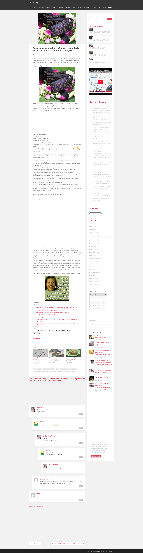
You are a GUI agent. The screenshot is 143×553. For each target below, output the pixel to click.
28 (93, 308)
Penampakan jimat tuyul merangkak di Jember (55, 358)
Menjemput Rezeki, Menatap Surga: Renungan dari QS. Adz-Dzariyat (98, 55)
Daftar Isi (41, 7)
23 (98, 305)
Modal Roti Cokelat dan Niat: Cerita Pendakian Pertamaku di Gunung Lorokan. (99, 61)
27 (90, 308)
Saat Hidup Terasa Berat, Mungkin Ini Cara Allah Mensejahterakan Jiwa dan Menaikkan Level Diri (99, 33)
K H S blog (34, 3)
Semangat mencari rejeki (65, 371)
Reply (81, 413)
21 (93, 305)
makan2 (93, 264)
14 (93, 302)
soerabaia (93, 278)
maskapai (93, 267)
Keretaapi (93, 261)
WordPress (111, 551)
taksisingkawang (41, 407)
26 (105, 305)
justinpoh (61, 7)
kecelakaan (94, 255)
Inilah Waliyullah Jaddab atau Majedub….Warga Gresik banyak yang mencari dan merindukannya (103, 362)
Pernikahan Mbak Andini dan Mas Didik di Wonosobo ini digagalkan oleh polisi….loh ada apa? (103, 370)
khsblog (42, 421)
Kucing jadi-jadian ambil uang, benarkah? (45, 314)
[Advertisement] (57, 122)
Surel (93, 439)
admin (45, 54)
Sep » (102, 312)
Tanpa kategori (95, 281)
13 (90, 302)
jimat (68, 369)
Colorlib (99, 551)
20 (90, 305)
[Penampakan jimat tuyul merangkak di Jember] (56, 353)
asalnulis (93, 7)
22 (95, 305)
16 (98, 302)
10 (100, 300)
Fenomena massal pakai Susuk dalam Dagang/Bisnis (48, 310)
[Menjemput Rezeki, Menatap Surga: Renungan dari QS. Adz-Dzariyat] (91, 52)
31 (100, 308)
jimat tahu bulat (73, 369)
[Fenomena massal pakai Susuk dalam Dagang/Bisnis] (73, 353)
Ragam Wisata (94, 272)
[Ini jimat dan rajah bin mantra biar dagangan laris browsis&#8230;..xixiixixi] (40, 353)
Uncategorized (94, 284)
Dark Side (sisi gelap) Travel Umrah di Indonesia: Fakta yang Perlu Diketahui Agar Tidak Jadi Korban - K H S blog (102, 149)
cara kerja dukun (51, 369)
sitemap (35, 7)
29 (95, 308)
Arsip (90, 211)
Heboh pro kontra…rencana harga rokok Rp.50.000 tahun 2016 (102, 344)
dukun (50, 106)
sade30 (38, 493)
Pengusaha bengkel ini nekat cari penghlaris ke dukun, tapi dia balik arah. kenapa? (55, 309)
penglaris (35, 371)
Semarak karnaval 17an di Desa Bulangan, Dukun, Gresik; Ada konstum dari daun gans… (57, 307)
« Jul (99, 312)
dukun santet (63, 369)
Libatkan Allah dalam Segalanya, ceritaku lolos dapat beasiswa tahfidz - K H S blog (102, 110)
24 (100, 305)
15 (95, 302)
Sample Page (92, 320)
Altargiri (93, 226)
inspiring (54, 7)
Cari (90, 16)
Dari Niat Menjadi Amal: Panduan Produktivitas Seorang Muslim (97, 48)
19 (105, 302)
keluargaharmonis (107, 7)
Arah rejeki (39, 369)
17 (100, 302)
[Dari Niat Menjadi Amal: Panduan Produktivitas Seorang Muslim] (91, 45)
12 (105, 300)
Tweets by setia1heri (94, 419)
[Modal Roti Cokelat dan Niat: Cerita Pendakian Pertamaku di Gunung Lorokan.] (91, 59)
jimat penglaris (53, 62)
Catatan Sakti (94, 241)
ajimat (34, 369)
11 (103, 300)
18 (103, 302)
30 (98, 308)
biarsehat (86, 7)
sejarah (93, 275)
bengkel (45, 369)
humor (73, 7)
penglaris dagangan (43, 371)
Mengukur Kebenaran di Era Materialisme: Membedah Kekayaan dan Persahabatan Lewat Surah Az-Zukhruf (99, 41)
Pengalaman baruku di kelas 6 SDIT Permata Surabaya (101, 114)
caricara (68, 7)
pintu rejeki (50, 371)
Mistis (99, 7)
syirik (73, 371)
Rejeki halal (56, 371)
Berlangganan (96, 456)
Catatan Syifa (94, 243)
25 (103, 305)
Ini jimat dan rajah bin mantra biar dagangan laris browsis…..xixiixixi (40, 359)
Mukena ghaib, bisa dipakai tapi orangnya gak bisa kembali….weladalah (53, 312)
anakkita (80, 7)
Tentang (48, 7)
